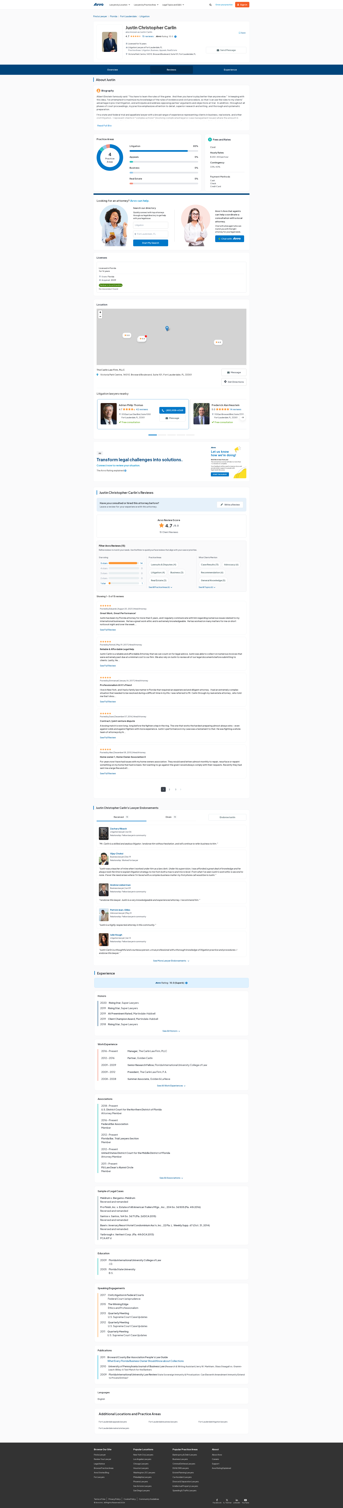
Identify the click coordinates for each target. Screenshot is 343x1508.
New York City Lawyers (143, 1454)
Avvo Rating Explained (221, 1468)
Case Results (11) (210, 564)
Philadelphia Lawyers (142, 1477)
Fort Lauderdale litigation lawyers (213, 1421)
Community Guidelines (149, 1499)
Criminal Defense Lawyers (184, 1463)
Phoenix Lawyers (140, 1481)
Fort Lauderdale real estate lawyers (114, 1428)
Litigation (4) (158, 572)
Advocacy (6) (231, 564)
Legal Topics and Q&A (171, 4)
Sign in (243, 4)
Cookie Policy (130, 1499)
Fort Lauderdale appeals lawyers (113, 1421)
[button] (167, 328)
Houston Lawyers (141, 1468)
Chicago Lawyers (140, 1463)
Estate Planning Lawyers (183, 1472)
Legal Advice (99, 1463)
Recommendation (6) (212, 572)
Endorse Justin (227, 817)
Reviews (171, 69)
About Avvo (217, 1454)
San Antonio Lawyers (142, 1486)
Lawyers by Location (118, 4)
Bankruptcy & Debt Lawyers (185, 1454)
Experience (230, 69)
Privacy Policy (115, 1499)
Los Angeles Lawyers (142, 1459)
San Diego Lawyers (141, 1490)
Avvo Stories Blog (101, 1472)
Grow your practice (223, 4)
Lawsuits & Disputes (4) (163, 564)
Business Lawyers (180, 1459)
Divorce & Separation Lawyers (186, 1481)
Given (170, 817)
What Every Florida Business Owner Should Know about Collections (145, 1360)
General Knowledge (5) (213, 580)
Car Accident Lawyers (182, 1477)
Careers (215, 1459)
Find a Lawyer (100, 1454)
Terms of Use (99, 1499)
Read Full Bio (104, 125)
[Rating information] (175, 36)
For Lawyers (99, 1477)
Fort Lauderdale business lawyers (163, 1421)
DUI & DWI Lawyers (181, 1468)
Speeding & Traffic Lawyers (184, 1490)
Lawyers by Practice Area (145, 4)
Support (215, 1463)
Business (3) (176, 572)
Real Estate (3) (158, 580)
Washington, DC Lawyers (144, 1472)
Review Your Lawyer (102, 1459)
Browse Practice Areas (103, 1468)
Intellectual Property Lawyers (185, 1486)
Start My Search (150, 242)
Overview (112, 69)
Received (121, 817)
